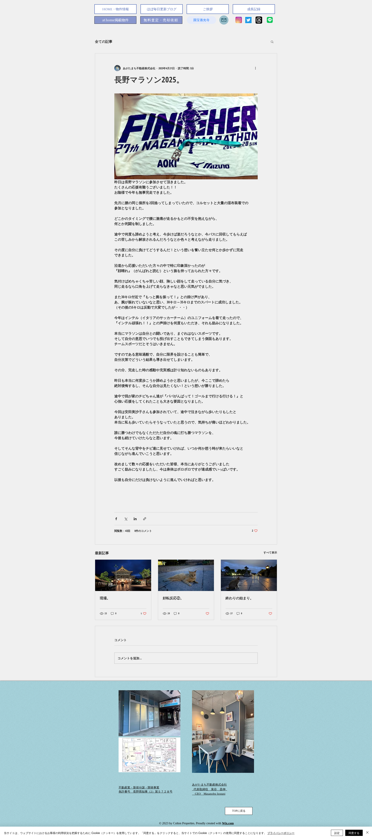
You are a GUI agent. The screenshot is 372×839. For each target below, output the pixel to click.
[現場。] (123, 575)
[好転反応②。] (186, 575)
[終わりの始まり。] (249, 575)
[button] (272, 41)
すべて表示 (270, 552)
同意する (354, 833)
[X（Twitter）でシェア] (125, 519)
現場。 (105, 598)
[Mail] (223, 20)
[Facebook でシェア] (116, 519)
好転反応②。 (173, 598)
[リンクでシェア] (144, 519)
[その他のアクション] (255, 68)
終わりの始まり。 (239, 598)
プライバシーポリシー (280, 833)
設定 (337, 833)
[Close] (367, 833)
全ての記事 (103, 41)
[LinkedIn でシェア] (135, 519)
